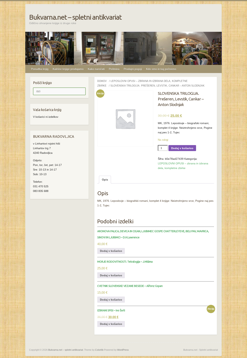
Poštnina (114, 69)
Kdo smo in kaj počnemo (161, 69)
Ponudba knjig (39, 69)
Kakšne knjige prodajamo (68, 69)
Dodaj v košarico (182, 148)
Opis (105, 179)
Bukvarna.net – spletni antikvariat (75, 17)
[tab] (105, 179)
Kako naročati (96, 69)
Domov (102, 81)
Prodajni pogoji (133, 69)
